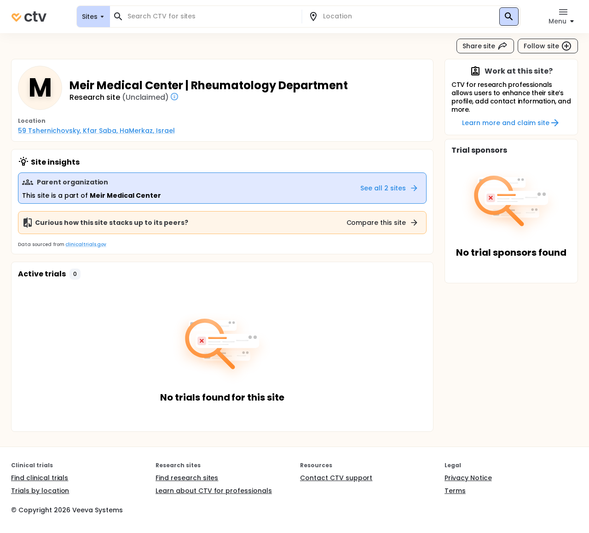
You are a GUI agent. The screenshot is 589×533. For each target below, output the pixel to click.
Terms (455, 491)
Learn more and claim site (505, 122)
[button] (75, 274)
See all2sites (383, 188)
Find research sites (187, 478)
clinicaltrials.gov (85, 244)
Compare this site (376, 222)
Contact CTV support (336, 478)
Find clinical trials (39, 478)
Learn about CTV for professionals (214, 491)
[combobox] (211, 16)
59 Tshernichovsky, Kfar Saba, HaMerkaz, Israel (96, 130)
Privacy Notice (468, 478)
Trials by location (40, 491)
